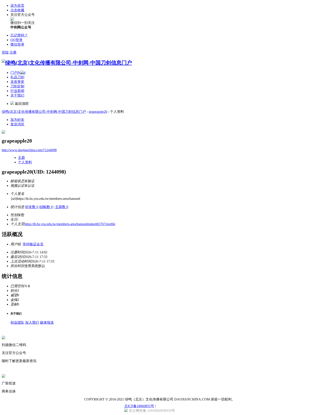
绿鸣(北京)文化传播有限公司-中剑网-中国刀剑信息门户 (44, 111)
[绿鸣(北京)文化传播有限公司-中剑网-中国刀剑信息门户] (67, 63)
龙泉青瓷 (17, 82)
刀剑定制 (17, 86)
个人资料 (25, 162)
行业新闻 (17, 91)
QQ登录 (16, 40)
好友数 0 (31, 207)
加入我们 (32, 322)
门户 (17, 72)
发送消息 (17, 124)
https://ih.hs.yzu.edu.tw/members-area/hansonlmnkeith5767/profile (69, 224)
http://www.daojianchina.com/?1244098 (29, 150)
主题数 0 (61, 207)
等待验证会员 (33, 244)
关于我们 (17, 95)
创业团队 (17, 322)
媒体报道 (47, 322)
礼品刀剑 (17, 77)
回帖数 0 (46, 207)
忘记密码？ (19, 35)
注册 (13, 52)
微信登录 (17, 44)
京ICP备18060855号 (139, 406)
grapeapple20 (98, 111)
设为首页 (17, 5)
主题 (21, 157)
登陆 (5, 52)
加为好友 (17, 119)
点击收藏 (17, 10)
